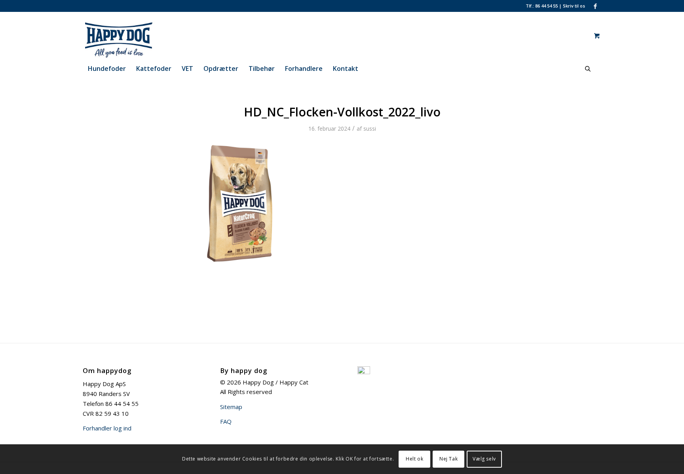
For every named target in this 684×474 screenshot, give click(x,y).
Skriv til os (574, 6)
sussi (369, 128)
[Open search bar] (588, 69)
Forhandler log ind (107, 428)
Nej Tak (448, 458)
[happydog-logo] (133, 35)
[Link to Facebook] (595, 6)
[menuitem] (107, 68)
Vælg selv (484, 458)
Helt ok (414, 458)
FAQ (226, 421)
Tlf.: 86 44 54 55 (542, 6)
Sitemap (231, 407)
